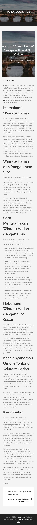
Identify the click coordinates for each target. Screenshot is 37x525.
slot (4, 100)
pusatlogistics (18, 11)
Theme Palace (23, 519)
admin (6, 483)
